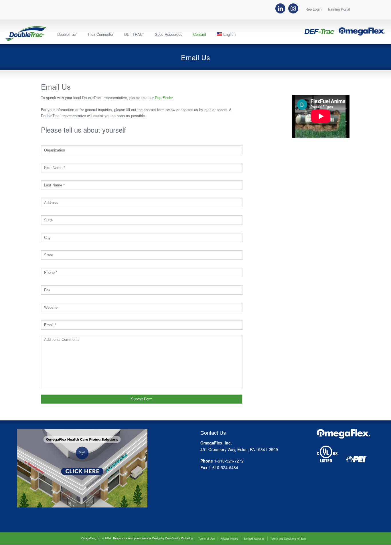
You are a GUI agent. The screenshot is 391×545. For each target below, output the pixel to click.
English (229, 34)
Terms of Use (206, 538)
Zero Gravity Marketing (179, 538)
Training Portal (338, 9)
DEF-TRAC (134, 34)
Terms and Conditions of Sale (288, 538)
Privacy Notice (229, 538)
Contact (199, 34)
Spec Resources (168, 34)
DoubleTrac (67, 34)
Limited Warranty (254, 538)
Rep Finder (164, 97)
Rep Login (313, 9)
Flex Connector (100, 34)
